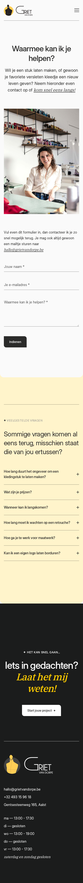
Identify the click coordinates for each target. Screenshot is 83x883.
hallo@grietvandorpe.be (23, 250)
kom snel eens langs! (54, 90)
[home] (18, 10)
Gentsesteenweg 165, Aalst (25, 805)
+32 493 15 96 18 (17, 797)
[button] (76, 10)
